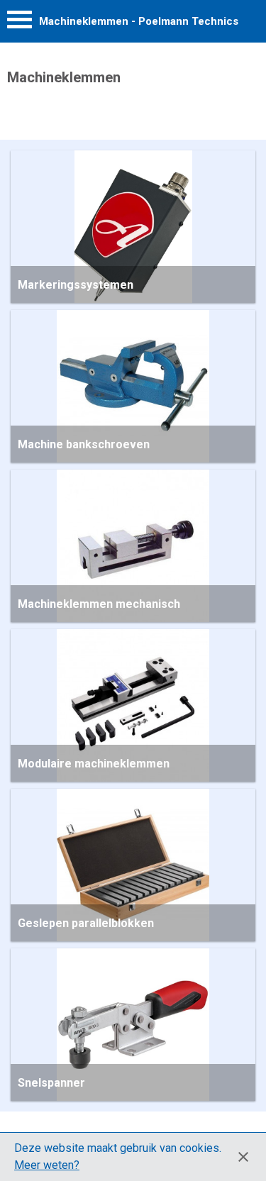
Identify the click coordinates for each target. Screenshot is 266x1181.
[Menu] (19, 23)
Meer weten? (46, 1165)
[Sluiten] (243, 1157)
